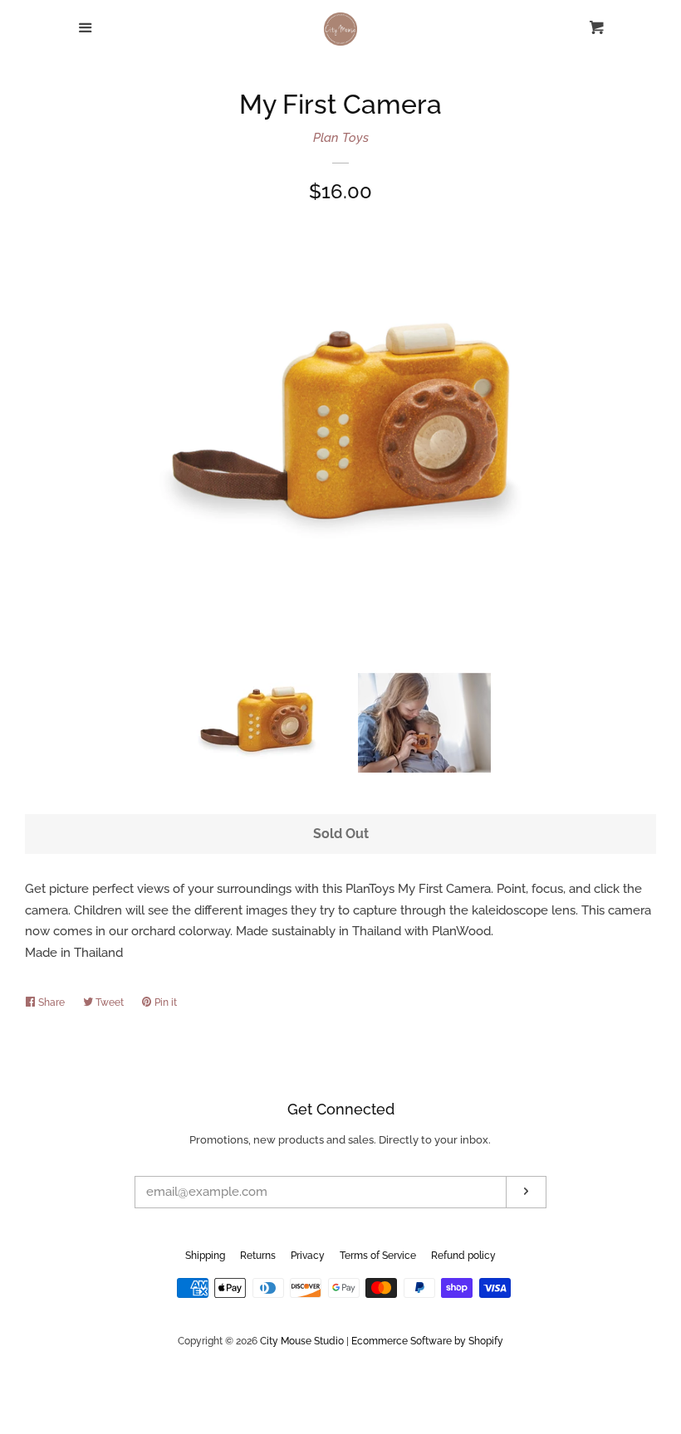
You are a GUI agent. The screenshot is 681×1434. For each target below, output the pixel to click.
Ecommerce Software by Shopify (427, 1341)
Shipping (205, 1255)
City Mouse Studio (302, 1341)
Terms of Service (378, 1255)
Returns (258, 1255)
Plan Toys (341, 137)
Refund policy (463, 1255)
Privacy (308, 1255)
